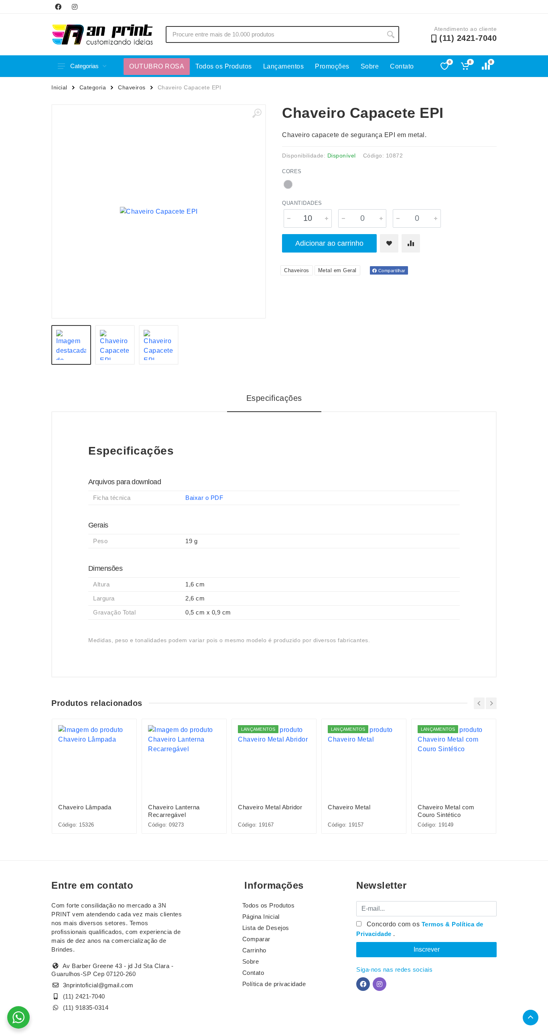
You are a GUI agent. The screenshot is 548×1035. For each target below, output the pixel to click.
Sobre (370, 66)
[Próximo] (491, 703)
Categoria (92, 87)
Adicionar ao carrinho (329, 243)
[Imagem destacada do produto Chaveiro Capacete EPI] (158, 211)
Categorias (84, 66)
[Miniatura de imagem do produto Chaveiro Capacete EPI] (71, 345)
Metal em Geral (337, 270)
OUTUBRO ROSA (156, 66)
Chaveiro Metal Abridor (270, 807)
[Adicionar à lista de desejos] (389, 243)
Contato (402, 66)
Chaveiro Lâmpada (84, 807)
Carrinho (254, 950)
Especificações (274, 398)
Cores (292, 171)
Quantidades (302, 203)
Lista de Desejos (265, 927)
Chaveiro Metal (349, 807)
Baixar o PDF (204, 497)
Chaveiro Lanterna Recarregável (174, 811)
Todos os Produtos (223, 66)
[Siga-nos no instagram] (74, 7)
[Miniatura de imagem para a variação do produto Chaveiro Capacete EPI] (159, 345)
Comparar (256, 939)
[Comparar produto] (411, 243)
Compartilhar (391, 270)
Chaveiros (132, 87)
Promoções (332, 66)
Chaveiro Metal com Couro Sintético (446, 811)
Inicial (59, 87)
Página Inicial (261, 916)
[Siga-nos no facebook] (58, 7)
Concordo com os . (419, 929)
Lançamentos (283, 66)
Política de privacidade (274, 983)
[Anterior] (479, 703)
